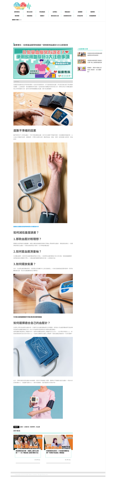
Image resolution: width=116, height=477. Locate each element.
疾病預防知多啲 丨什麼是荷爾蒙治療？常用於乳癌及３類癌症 (57, 452)
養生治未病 (29, 12)
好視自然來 (80, 16)
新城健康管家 (92, 16)
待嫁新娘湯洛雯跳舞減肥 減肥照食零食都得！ (94, 54)
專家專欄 (17, 16)
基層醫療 (80, 12)
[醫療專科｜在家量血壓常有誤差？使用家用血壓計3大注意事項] (43, 63)
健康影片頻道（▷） (17, 19)
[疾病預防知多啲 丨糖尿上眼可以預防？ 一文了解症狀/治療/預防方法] (27, 442)
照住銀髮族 (42, 12)
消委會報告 (29, 16)
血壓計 (21, 427)
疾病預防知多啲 (67, 16)
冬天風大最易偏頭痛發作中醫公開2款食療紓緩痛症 (27, 317)
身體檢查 (26, 427)
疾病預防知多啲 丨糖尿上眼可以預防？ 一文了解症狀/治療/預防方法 (27, 452)
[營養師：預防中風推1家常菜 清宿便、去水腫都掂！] (82, 69)
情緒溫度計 (67, 12)
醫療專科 (93, 12)
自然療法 (55, 12)
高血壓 (38, 427)
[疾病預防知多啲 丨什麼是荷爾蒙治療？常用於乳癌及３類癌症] (58, 442)
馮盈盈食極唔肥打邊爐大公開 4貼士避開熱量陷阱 (94, 61)
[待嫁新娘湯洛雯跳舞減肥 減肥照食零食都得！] (82, 54)
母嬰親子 (42, 16)
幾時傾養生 (17, 12)
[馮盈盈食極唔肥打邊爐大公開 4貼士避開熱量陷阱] (82, 61)
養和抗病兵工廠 (55, 16)
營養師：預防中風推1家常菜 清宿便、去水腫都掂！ (94, 70)
